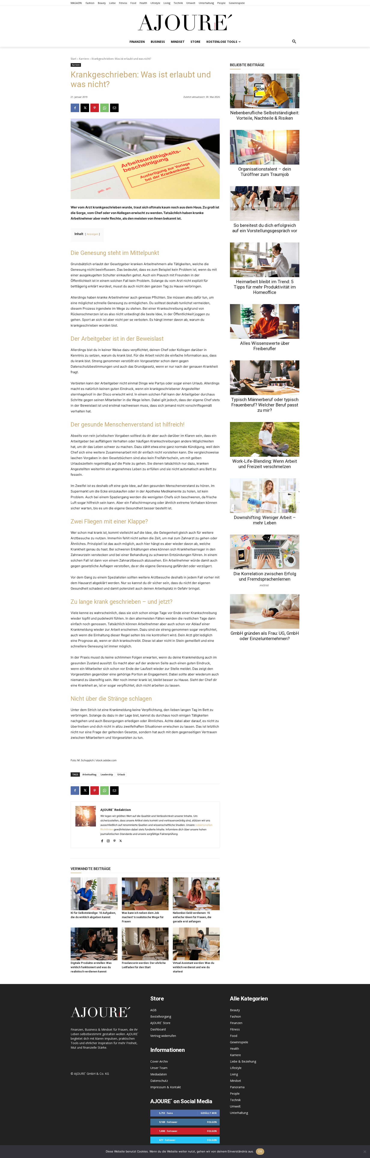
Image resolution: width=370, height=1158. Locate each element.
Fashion (235, 1016)
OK (260, 1151)
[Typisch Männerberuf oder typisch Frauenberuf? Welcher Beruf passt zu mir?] (264, 377)
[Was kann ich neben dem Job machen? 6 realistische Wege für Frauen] (145, 893)
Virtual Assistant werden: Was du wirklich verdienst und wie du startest (193, 967)
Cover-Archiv (159, 1061)
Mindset (235, 1081)
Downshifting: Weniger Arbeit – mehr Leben (265, 520)
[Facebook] (75, 108)
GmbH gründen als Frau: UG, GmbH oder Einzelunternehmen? (265, 636)
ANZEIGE (264, 585)
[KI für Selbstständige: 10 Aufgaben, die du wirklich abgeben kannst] (94, 893)
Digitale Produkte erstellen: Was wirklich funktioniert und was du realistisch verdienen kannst (91, 967)
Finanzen (236, 1023)
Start (73, 59)
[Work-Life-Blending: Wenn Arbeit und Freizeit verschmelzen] (264, 439)
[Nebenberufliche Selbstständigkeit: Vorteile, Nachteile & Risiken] (264, 91)
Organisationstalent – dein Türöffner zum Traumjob (264, 171)
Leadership (107, 774)
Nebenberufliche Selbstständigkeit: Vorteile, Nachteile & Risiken (264, 115)
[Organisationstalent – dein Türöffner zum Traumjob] (264, 147)
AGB (153, 1010)
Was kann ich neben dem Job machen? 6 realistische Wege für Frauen (143, 917)
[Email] (114, 108)
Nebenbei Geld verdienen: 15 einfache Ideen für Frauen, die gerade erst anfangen (192, 917)
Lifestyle (236, 1068)
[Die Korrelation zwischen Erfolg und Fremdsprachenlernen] (264, 552)
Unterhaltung (239, 1113)
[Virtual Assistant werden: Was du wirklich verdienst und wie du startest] (196, 944)
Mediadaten (158, 1074)
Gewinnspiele (239, 1042)
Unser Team (158, 1068)
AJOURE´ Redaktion (115, 809)
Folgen (212, 1122)
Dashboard (158, 1029)
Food (233, 1036)
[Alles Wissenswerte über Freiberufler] (264, 321)
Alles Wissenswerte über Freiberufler (264, 346)
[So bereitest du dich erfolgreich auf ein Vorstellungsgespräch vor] (264, 203)
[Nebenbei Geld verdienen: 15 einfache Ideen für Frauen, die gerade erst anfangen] (196, 893)
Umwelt (235, 1106)
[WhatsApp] (104, 108)
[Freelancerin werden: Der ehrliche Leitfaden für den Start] (145, 944)
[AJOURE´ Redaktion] (85, 824)
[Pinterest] (94, 108)
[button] (294, 42)
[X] (85, 108)
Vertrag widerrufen (163, 1036)
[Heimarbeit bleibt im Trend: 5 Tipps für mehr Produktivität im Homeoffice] (264, 259)
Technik (235, 1100)
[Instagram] (108, 840)
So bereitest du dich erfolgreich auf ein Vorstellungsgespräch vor (264, 228)
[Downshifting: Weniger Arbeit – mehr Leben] (264, 495)
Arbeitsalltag (89, 774)
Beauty (235, 1010)
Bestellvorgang (160, 1016)
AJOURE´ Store (160, 1023)
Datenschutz (159, 1081)
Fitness (235, 1029)
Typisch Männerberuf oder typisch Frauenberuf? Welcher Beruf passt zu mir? (264, 405)
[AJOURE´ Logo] (185, 22)
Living (234, 1074)
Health (234, 1049)
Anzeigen (92, 234)
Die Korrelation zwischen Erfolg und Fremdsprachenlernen (264, 576)
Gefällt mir (209, 1113)
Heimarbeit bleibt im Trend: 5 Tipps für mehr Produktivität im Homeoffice (265, 287)
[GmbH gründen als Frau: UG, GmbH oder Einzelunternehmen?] (264, 611)
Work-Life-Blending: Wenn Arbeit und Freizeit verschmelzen (264, 464)
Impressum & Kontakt (165, 1087)
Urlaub (121, 774)
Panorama (237, 1087)
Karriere (84, 59)
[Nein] (365, 1151)
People (235, 1093)
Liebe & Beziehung (243, 1061)
